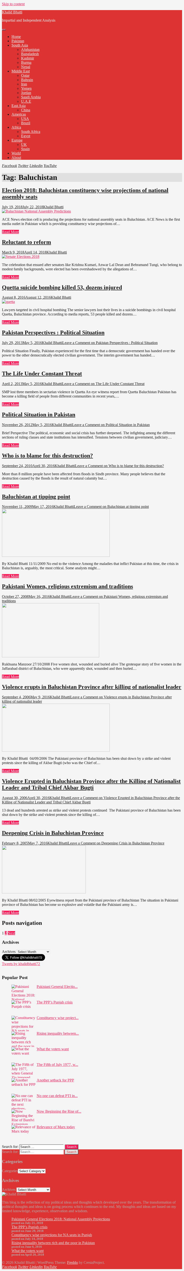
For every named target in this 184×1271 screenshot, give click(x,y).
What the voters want (53, 1049)
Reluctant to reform (26, 242)
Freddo (72, 1262)
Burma (26, 62)
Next (11, 933)
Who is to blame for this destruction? (47, 455)
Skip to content (13, 4)
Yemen (26, 88)
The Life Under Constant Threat (42, 373)
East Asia (19, 106)
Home (16, 37)
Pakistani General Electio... (57, 987)
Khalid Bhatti (12, 12)
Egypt (25, 136)
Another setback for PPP (55, 1080)
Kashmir (27, 58)
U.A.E (26, 101)
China (25, 110)
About (16, 157)
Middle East (21, 71)
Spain (25, 149)
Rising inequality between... (58, 1033)
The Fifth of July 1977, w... (57, 1065)
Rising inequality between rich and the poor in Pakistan (53, 1243)
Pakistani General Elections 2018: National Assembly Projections (61, 1219)
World (16, 153)
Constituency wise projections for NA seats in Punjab (52, 1235)
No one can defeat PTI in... (57, 1096)
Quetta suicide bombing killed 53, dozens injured (62, 287)
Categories (10, 1171)
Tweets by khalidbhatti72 (21, 964)
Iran (24, 84)
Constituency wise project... (58, 1018)
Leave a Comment (110, 343)
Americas (19, 114)
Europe (17, 140)
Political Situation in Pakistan (38, 414)
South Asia (20, 45)
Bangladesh (30, 54)
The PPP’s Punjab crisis (55, 1002)
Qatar (25, 75)
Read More (10, 232)
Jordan (26, 93)
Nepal (25, 67)
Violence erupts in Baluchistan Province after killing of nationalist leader (91, 687)
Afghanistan (30, 50)
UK (24, 145)
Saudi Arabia (31, 97)
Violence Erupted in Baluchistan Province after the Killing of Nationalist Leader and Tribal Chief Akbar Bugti (91, 784)
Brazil (25, 123)
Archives (9, 952)
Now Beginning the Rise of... (59, 1111)
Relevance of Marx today (56, 1127)
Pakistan (18, 41)
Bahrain (27, 80)
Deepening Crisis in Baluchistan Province (53, 833)
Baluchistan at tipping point (36, 496)
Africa (16, 127)
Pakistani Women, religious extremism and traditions (67, 586)
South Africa (30, 132)
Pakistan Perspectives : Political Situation (53, 332)
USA (25, 119)
